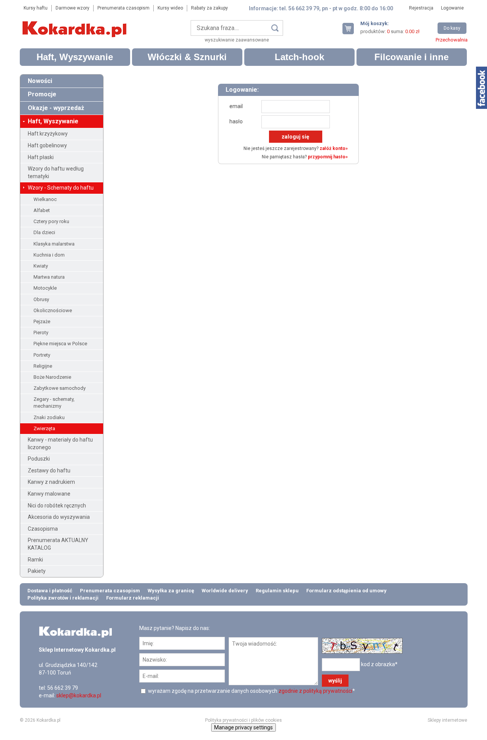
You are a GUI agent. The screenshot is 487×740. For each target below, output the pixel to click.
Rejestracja (421, 8)
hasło (236, 121)
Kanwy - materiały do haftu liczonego (60, 443)
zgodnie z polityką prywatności (315, 691)
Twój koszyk (351, 28)
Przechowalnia (452, 40)
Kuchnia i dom (49, 255)
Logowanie (452, 8)
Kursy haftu (36, 8)
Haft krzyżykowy (48, 134)
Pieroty (40, 332)
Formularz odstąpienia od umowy (346, 590)
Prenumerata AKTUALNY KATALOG (58, 544)
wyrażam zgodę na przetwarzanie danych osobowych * (251, 691)
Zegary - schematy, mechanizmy (54, 402)
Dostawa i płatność (49, 590)
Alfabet (41, 210)
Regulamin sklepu (277, 590)
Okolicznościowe (52, 310)
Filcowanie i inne (411, 57)
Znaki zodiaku (49, 417)
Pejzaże (41, 321)
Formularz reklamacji (132, 598)
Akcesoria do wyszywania (59, 517)
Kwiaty (40, 266)
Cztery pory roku (51, 221)
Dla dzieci (44, 232)
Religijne (42, 366)
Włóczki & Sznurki (187, 57)
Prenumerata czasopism (123, 8)
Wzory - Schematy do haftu (61, 188)
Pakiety (37, 571)
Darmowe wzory (72, 8)
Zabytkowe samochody (59, 388)
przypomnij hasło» (328, 156)
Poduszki (39, 459)
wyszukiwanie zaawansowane (237, 40)
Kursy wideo (170, 8)
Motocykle (45, 288)
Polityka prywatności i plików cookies (243, 720)
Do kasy (452, 28)
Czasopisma (43, 529)
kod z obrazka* (379, 664)
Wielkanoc (45, 199)
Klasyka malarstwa (54, 244)
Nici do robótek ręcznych (57, 505)
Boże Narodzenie (52, 377)
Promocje (42, 94)
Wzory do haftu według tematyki (56, 172)
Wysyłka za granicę (171, 590)
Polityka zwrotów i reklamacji (63, 598)
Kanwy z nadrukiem (51, 482)
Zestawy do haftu (49, 470)
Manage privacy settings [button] (243, 727)
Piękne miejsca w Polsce (60, 343)
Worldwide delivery (225, 590)
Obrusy (41, 299)
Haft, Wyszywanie (75, 57)
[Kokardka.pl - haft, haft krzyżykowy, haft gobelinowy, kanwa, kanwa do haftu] (76, 24)
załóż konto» (334, 148)
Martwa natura (49, 277)
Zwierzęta (44, 428)
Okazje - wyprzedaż (56, 108)
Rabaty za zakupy (209, 8)
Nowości (40, 81)
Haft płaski (41, 157)
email (236, 106)
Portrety (41, 355)
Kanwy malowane (49, 494)
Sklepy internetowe (447, 720)
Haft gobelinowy (47, 145)
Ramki (35, 560)
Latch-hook (299, 57)
